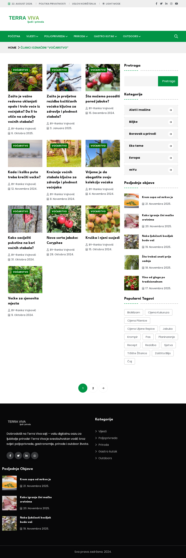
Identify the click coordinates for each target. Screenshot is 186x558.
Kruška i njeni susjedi (103, 238)
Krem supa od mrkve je (157, 197)
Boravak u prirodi (142, 134)
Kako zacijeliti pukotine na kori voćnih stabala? (21, 243)
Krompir (132, 337)
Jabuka (168, 329)
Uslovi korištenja (84, 3)
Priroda (79, 36)
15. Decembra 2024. (102, 113)
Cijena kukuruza (158, 312)
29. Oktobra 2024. (62, 254)
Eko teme (136, 146)
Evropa (134, 158)
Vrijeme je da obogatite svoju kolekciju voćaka (99, 177)
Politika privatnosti (52, 3)
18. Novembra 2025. (158, 267)
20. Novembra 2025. (158, 226)
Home (12, 48)
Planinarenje (167, 337)
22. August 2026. (22, 3)
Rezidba (150, 345)
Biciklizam (133, 312)
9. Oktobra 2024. (22, 315)
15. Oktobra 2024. (100, 249)
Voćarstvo (20, 69)
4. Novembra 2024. (101, 194)
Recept (132, 345)
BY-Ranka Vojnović (23, 128)
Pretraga (132, 65)
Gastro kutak (104, 36)
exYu (133, 170)
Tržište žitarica (137, 353)
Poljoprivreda (54, 36)
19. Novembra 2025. (158, 247)
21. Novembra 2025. (158, 204)
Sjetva (168, 345)
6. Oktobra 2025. (22, 133)
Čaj (129, 361)
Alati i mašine (139, 110)
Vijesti (30, 36)
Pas (148, 337)
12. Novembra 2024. (24, 189)
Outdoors (130, 36)
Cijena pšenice (137, 320)
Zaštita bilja (163, 353)
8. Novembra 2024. (62, 199)
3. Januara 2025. (61, 128)
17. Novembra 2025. (158, 288)
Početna (14, 36)
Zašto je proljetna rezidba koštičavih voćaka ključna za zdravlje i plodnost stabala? (62, 106)
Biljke (133, 122)
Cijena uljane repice (141, 329)
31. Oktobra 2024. (22, 259)
